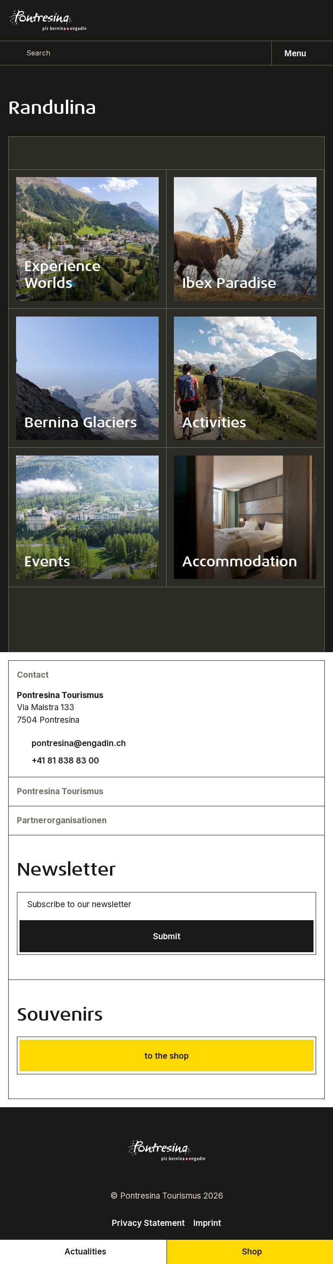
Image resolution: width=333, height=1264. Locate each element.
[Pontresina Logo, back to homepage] (48, 20)
